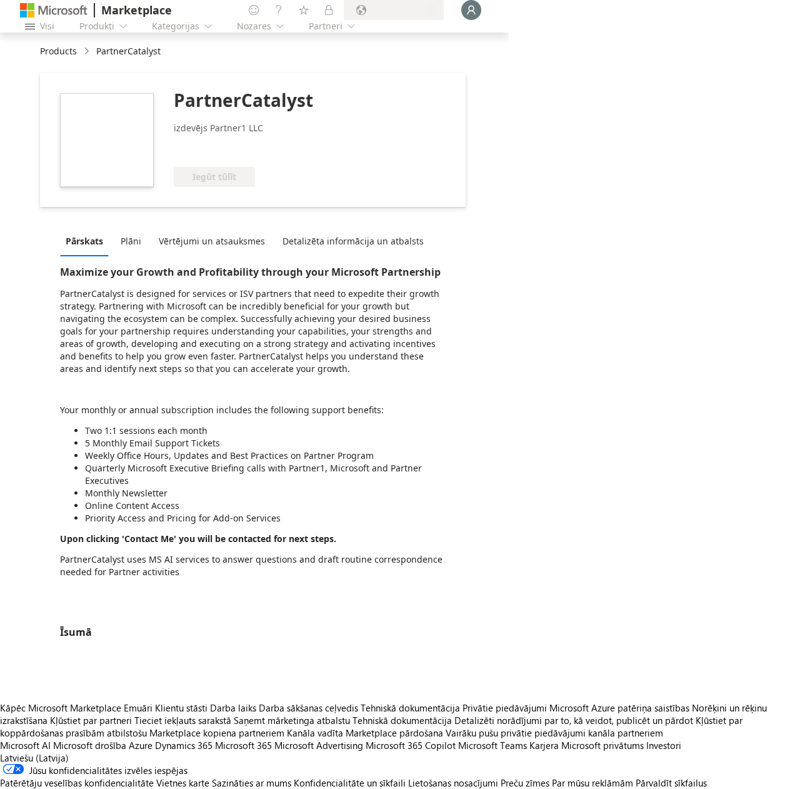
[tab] (87, 240)
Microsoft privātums (602, 745)
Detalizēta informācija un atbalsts (353, 241)
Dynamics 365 (183, 745)
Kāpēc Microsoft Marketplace (60, 707)
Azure (140, 745)
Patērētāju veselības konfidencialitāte (77, 782)
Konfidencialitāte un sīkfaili (350, 782)
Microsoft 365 (243, 745)
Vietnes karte (182, 782)
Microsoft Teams (492, 745)
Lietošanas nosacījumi (453, 782)
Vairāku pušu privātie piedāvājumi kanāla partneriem (554, 732)
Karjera (544, 745)
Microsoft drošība (89, 745)
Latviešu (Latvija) (34, 757)
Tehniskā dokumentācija (410, 707)
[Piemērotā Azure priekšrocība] (224, 148)
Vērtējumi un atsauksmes (212, 241)
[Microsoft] (54, 10)
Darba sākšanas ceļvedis (308, 707)
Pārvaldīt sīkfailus (671, 782)
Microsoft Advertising (318, 745)
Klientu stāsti (181, 707)
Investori (663, 745)
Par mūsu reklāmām (592, 782)
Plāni (131, 241)
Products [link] (58, 51)
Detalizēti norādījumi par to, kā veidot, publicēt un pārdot (573, 720)
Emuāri (138, 707)
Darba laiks (233, 707)
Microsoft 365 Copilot (411, 745)
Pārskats (84, 241)
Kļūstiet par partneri (91, 720)
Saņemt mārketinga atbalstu (292, 720)
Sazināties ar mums (251, 782)
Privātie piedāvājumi (504, 707)
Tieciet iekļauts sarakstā (182, 720)
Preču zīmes (525, 782)
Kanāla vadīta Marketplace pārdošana (365, 732)
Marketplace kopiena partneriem (216, 732)
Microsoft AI (25, 745)
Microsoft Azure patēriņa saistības (620, 707)
